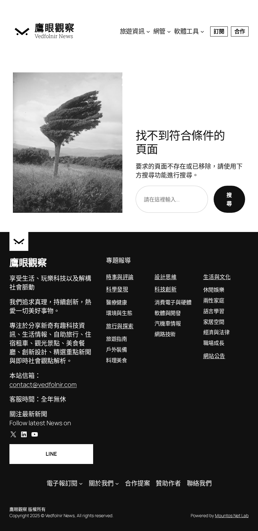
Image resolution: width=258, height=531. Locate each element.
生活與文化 (217, 276)
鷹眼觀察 (55, 27)
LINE (51, 453)
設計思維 (165, 276)
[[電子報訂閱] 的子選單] (81, 483)
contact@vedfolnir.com (43, 384)
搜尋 (229, 199)
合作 (239, 31)
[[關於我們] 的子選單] (117, 483)
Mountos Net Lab (232, 515)
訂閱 (219, 31)
